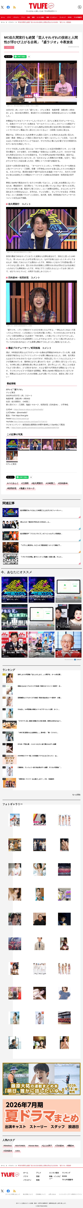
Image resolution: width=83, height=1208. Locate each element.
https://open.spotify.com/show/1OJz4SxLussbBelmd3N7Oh (35, 428)
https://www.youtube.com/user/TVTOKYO (30, 422)
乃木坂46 (60, 1146)
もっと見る (76, 794)
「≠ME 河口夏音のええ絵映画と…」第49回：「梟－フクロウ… (38, 732)
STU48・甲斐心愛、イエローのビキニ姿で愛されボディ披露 (37, 744)
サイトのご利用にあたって (12, 1194)
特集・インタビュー (51, 17)
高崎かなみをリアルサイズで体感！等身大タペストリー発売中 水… (40, 686)
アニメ (23, 17)
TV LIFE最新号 (78, 17)
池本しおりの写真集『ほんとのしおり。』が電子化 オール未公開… (40, 674)
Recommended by (69, 659)
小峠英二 (51, 483)
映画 (33, 17)
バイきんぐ (13, 483)
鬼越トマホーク (27, 488)
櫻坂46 (71, 1146)
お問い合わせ (52, 1194)
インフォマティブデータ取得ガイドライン (70, 1194)
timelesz (8, 1146)
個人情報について (28, 1194)
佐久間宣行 (38, 483)
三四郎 (25, 483)
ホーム (3, 17)
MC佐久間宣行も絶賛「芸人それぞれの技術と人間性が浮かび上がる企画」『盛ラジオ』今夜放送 (44, 22)
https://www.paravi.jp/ (20, 419)
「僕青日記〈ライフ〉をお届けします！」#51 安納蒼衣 (36, 779)
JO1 (18, 1151)
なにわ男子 (47, 1146)
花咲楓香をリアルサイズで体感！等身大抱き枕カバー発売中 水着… (40, 697)
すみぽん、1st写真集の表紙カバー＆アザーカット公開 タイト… (39, 709)
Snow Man (33, 1146)
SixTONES (20, 1146)
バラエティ (16, 17)
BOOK (70, 17)
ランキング (63, 17)
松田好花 (12, 488)
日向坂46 (63, 483)
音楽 (28, 17)
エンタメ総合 (40, 17)
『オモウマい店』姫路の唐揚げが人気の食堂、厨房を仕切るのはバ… (40, 721)
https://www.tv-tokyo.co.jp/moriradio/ (28, 409)
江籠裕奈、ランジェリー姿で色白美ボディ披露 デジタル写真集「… (40, 767)
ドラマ (9, 17)
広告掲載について (41, 1194)
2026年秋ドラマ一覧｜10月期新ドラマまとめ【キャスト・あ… (38, 756)
